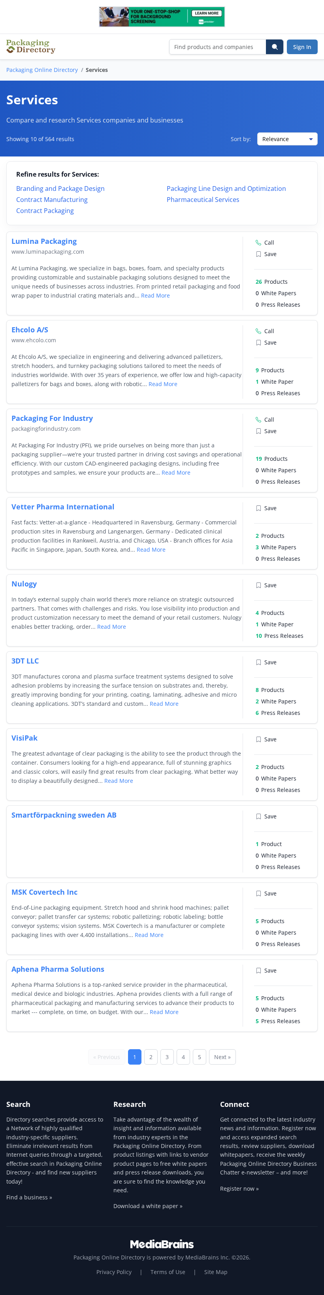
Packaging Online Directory (42, 70)
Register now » (239, 1188)
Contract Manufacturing (52, 199)
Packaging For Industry (52, 418)
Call (269, 242)
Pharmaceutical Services (203, 199)
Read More (155, 295)
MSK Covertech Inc (44, 892)
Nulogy (24, 583)
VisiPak (24, 738)
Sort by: (241, 139)
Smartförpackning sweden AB (64, 815)
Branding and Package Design (60, 188)
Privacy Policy (114, 1272)
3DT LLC (25, 660)
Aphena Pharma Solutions (57, 969)
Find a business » (29, 1197)
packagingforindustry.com (46, 428)
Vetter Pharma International (63, 506)
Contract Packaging (45, 210)
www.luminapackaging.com (47, 251)
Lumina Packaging (44, 241)
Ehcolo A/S (29, 329)
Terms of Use (168, 1272)
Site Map (216, 1272)
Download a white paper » (148, 1206)
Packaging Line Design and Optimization (226, 188)
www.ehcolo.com (33, 340)
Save (270, 254)
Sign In (302, 47)
